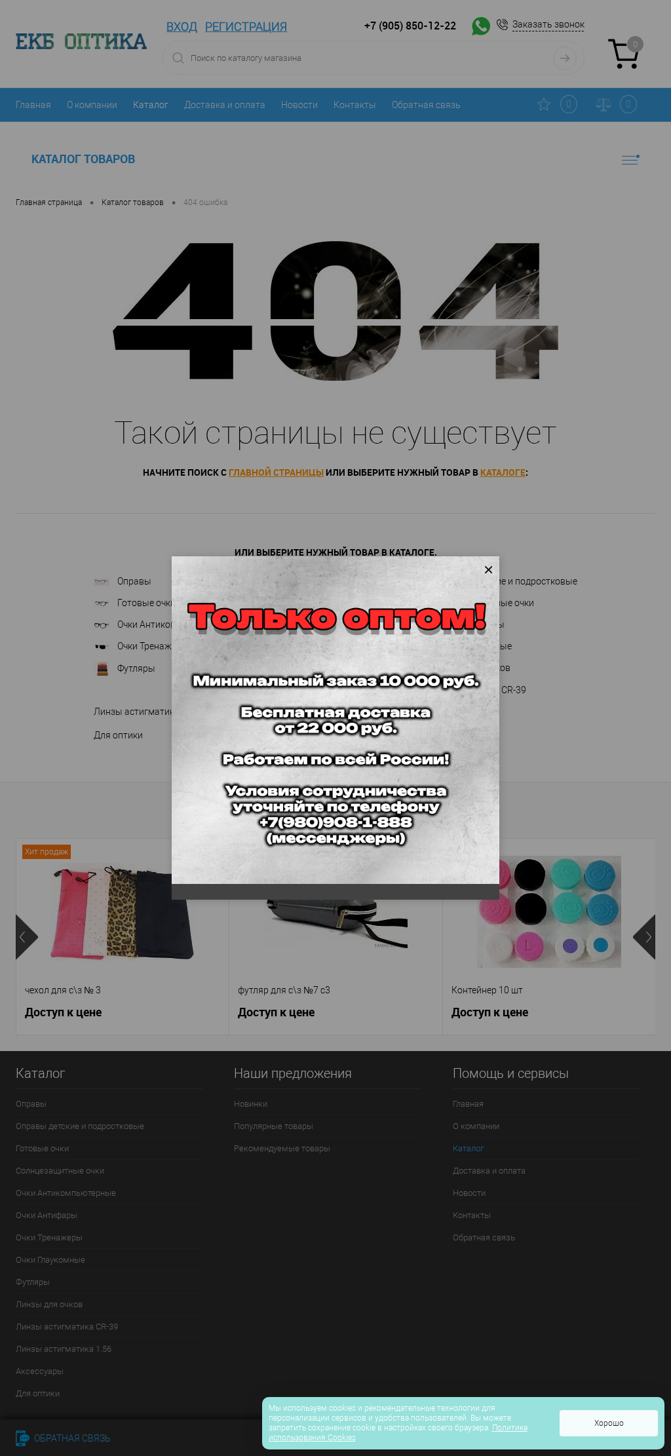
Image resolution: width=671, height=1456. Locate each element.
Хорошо (609, 1423)
